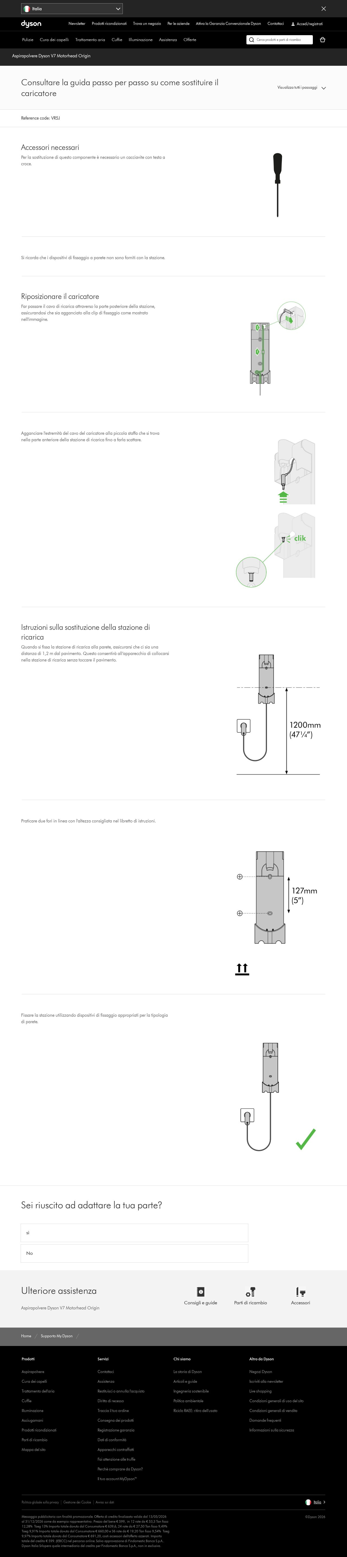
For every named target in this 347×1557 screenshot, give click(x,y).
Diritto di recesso (111, 1401)
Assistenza (168, 39)
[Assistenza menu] (179, 39)
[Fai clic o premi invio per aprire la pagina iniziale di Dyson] (31, 24)
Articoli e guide (185, 1381)
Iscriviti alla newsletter (266, 1381)
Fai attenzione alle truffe (116, 1459)
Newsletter (77, 23)
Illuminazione (141, 39)
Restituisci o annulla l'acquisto (121, 1391)
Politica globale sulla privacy (40, 1502)
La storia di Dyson (188, 1372)
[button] (291, 87)
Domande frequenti (265, 1420)
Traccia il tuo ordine (113, 1410)
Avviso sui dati (105, 1502)
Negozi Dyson (260, 1372)
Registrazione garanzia (116, 1430)
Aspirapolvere (33, 1372)
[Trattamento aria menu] (108, 39)
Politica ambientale (188, 1401)
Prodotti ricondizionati (109, 23)
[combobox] (72, 8)
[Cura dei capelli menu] (71, 39)
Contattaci (276, 23)
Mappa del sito (34, 1449)
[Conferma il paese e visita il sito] (324, 8)
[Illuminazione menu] (155, 39)
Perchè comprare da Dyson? (120, 1469)
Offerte (190, 39)
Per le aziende (178, 23)
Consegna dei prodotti (116, 1420)
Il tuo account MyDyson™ (117, 1479)
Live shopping (260, 1391)
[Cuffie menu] (125, 39)
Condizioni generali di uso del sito (276, 1401)
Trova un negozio (147, 23)
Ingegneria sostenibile (191, 1391)
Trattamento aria (90, 39)
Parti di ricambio (34, 1440)
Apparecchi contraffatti (116, 1449)
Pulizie (27, 39)
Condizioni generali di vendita (273, 1410)
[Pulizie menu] (36, 39)
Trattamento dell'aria (38, 1391)
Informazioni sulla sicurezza (271, 1430)
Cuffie (117, 39)
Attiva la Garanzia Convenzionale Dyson (228, 23)
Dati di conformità (112, 1440)
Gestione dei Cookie (77, 1502)
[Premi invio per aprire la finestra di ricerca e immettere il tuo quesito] (279, 39)
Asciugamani (32, 1420)
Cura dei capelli (54, 39)
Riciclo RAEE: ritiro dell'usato (195, 1410)
